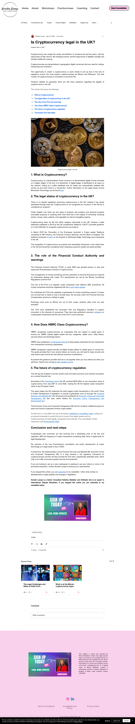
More (94, 23)
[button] (111, 23)
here (84, 665)
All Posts (24, 23)
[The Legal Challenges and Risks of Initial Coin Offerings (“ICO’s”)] (35, 573)
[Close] (132, 720)
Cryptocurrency (37, 532)
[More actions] (103, 36)
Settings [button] (107, 721)
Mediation (73, 23)
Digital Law (84, 23)
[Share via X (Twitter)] (37, 544)
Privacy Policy (78, 722)
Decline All (116, 721)
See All (112, 561)
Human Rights (61, 23)
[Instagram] (68, 699)
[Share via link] (46, 544)
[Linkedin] (72, 699)
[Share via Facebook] (32, 544)
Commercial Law (37, 23)
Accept (126, 721)
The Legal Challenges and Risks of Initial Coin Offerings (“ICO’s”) (34, 585)
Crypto (49, 23)
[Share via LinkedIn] (41, 544)
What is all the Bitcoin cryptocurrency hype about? (65, 585)
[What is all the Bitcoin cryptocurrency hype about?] (67, 573)
